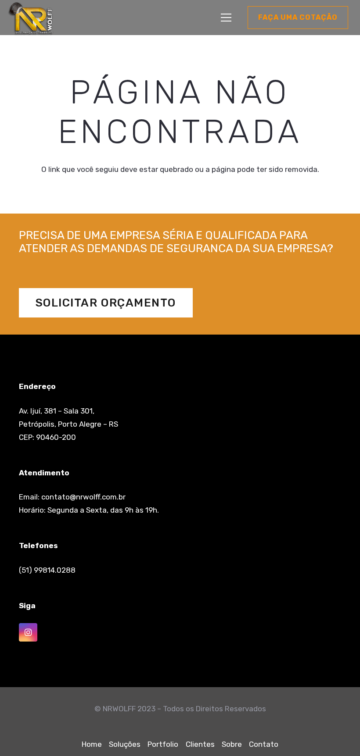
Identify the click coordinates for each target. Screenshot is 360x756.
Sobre (232, 744)
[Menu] (226, 18)
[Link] (30, 18)
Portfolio (163, 744)
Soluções (124, 744)
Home (92, 744)
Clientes (200, 744)
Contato (263, 744)
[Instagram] (28, 632)
